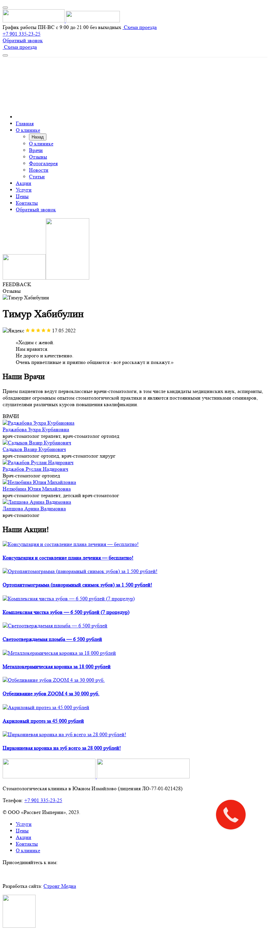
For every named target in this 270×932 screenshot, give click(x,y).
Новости (38, 170)
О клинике (28, 130)
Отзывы (38, 157)
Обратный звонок (23, 40)
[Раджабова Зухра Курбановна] (38, 423)
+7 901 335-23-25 (21, 34)
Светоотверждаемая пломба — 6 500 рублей (52, 639)
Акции (23, 183)
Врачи (36, 150)
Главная (25, 123)
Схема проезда (139, 27)
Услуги (24, 190)
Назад (38, 137)
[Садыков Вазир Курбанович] (37, 442)
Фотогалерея (43, 163)
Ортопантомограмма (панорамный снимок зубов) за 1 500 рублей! (77, 585)
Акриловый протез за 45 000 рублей (43, 721)
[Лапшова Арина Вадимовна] (37, 502)
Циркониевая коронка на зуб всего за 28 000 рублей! (62, 748)
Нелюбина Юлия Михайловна (37, 489)
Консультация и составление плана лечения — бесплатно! (68, 558)
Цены (22, 196)
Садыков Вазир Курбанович (34, 449)
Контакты (27, 203)
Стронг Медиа (59, 886)
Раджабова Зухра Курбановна (36, 429)
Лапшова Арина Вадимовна (34, 508)
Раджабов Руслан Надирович (35, 469)
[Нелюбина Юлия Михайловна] (39, 482)
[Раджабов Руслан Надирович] (38, 462)
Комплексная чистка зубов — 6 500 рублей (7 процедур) (66, 612)
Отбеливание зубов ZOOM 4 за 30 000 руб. (51, 693)
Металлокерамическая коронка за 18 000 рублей (57, 666)
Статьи (37, 176)
